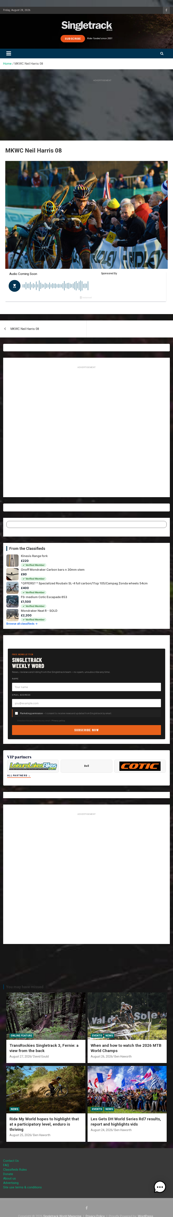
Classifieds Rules (15, 1169)
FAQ (6, 1165)
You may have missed (24, 987)
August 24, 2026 (101, 1130)
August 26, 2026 (101, 1056)
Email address (21, 695)
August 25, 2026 (20, 1135)
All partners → (19, 775)
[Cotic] (140, 766)
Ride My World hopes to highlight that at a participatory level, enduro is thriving (44, 1124)
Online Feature (21, 1035)
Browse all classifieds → (22, 623)
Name (15, 678)
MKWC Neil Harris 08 (25, 329)
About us (9, 1178)
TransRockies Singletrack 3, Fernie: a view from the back (43, 1048)
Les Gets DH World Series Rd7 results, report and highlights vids (126, 1122)
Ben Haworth (123, 1056)
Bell (86, 765)
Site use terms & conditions (22, 1187)
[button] (160, 1187)
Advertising (11, 1183)
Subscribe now (86, 730)
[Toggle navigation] (8, 53)
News (109, 1035)
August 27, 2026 (20, 1056)
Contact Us (11, 1161)
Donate (8, 1174)
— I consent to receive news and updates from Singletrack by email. (66, 713)
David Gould (41, 1056)
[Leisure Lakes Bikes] (33, 766)
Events (97, 1035)
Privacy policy (58, 720)
